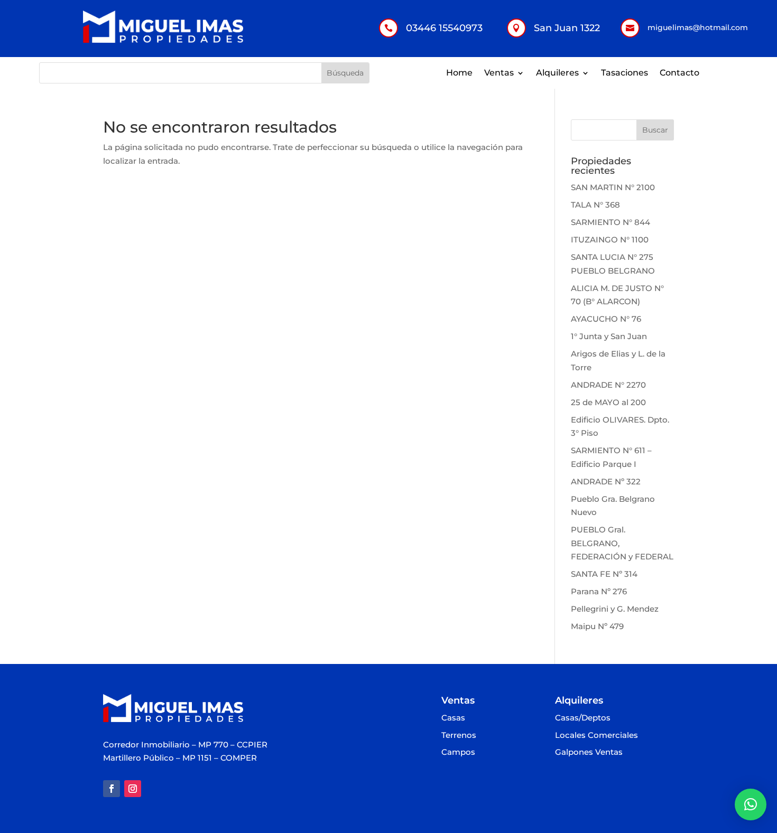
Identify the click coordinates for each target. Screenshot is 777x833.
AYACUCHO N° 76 (606, 319)
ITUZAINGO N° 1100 (610, 240)
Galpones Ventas (589, 752)
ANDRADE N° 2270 (608, 385)
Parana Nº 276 (599, 591)
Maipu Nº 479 (597, 626)
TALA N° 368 (595, 205)
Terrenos (458, 735)
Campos (458, 752)
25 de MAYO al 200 (608, 402)
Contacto (679, 73)
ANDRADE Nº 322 (606, 481)
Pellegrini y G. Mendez (615, 609)
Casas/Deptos (582, 718)
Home (459, 73)
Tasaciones (624, 73)
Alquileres (557, 73)
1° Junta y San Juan (609, 336)
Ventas (499, 73)
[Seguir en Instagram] (132, 788)
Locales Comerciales (596, 735)
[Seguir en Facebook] (111, 788)
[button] (750, 804)
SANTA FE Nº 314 (604, 574)
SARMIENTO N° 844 (610, 222)
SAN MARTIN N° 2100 (613, 187)
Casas (453, 718)
